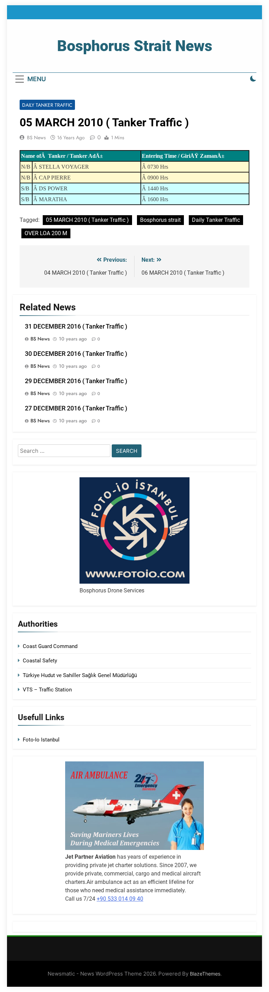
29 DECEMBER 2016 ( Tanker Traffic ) (76, 381)
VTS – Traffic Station (47, 690)
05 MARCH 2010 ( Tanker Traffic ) (87, 220)
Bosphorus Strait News (134, 46)
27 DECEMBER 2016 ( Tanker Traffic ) (76, 408)
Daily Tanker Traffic (47, 104)
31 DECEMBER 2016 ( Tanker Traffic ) (76, 326)
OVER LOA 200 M (46, 233)
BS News (36, 137)
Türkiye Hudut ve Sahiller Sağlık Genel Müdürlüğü (80, 675)
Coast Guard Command (50, 646)
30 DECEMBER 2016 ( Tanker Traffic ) (76, 353)
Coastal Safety (40, 660)
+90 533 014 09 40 (120, 898)
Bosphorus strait (160, 220)
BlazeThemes (205, 974)
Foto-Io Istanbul (41, 740)
